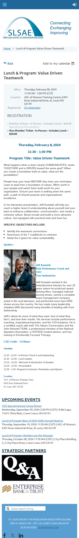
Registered (14, 107)
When (17, 89)
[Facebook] (4, 535)
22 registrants (32, 107)
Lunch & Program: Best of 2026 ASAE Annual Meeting (32, 420)
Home (7, 48)
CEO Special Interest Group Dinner (22, 405)
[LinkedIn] (21, 535)
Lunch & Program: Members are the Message (27, 435)
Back (10, 63)
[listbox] (59, 63)
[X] (12, 535)
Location (15, 97)
